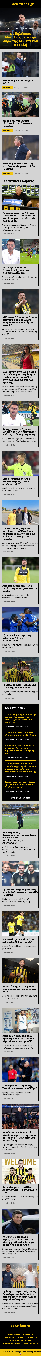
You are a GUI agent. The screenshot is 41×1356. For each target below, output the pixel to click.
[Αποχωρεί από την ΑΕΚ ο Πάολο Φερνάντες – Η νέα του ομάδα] (20, 570)
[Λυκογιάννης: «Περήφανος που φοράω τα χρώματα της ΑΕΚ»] (20, 970)
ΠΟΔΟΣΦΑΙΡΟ (8, 88)
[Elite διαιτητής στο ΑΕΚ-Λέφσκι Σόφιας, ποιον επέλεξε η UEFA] (20, 463)
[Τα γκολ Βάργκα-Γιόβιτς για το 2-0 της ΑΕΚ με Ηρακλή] (20, 669)
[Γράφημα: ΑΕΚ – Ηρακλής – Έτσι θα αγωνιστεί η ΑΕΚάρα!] (20, 1069)
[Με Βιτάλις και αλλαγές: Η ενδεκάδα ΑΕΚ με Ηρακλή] (20, 923)
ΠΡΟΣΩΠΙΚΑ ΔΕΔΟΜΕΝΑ (20, 1341)
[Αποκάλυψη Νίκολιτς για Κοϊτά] (20, 64)
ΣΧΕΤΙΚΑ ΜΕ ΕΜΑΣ (30, 1344)
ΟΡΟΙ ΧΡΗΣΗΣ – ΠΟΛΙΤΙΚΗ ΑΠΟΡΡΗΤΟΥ (20, 1337)
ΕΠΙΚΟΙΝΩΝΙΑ (14, 1334)
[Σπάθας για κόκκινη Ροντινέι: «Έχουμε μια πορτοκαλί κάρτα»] (20, 251)
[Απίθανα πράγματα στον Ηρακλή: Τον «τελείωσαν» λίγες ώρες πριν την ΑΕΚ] (20, 1020)
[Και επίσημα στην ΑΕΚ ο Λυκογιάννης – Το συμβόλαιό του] (20, 1171)
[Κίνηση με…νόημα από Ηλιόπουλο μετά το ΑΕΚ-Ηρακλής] (20, 104)
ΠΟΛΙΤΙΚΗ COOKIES (11, 1344)
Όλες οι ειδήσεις (21, 798)
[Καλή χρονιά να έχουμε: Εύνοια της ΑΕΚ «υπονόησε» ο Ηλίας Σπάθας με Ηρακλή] (20, 413)
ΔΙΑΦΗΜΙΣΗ (28, 1334)
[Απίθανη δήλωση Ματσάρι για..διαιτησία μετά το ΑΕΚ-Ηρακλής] (20, 147)
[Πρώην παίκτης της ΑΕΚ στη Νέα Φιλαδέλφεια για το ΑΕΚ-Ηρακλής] (20, 874)
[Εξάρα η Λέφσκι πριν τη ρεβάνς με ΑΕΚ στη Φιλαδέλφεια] (20, 619)
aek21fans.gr (20, 1325)
